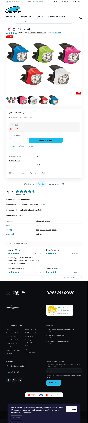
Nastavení (16, 418)
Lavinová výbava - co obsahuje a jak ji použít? (60, 330)
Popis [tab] (40, 184)
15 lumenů (39, 234)
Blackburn (57, 33)
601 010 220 (15, 372)
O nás (7, 330)
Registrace (76, 2)
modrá (48, 230)
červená (42, 230)
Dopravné (9, 354)
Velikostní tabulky (30, 353)
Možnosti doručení (14, 161)
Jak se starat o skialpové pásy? (55, 336)
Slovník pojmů (29, 336)
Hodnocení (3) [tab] (56, 184)
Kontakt (8, 347)
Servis (26, 349)
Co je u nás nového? (12, 333)
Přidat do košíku (45, 140)
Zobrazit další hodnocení (72, 277)
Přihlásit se (53, 383)
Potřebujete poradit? (31, 333)
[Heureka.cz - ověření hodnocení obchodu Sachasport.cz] (60, 310)
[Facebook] (8, 380)
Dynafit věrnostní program (13, 350)
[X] (14, 380)
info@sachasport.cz (18, 366)
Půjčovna (28, 346)
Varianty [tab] (29, 184)
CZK (54, 2)
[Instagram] (20, 380)
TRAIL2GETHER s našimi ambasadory (57, 342)
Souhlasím (72, 409)
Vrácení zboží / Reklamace (14, 340)
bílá (37, 230)
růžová (54, 230)
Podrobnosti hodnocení (37, 33)
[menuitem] (10, 16)
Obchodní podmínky (12, 336)
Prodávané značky (30, 330)
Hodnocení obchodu (12, 343)
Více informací (25, 412)
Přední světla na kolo (43, 221)
